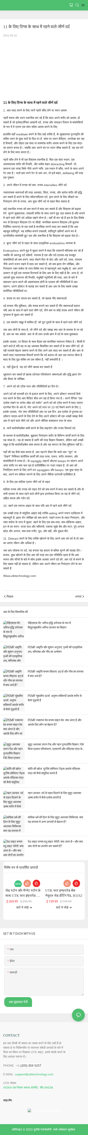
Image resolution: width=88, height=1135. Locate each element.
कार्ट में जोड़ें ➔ (24, 907)
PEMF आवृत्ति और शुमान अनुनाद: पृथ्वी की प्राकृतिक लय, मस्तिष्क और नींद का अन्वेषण (55, 649)
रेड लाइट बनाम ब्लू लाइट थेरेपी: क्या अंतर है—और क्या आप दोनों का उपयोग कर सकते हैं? (55, 844)
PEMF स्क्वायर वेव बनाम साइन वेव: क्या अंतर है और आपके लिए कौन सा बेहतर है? (54, 722)
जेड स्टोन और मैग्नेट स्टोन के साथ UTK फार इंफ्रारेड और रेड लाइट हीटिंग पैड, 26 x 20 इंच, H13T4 (23, 893)
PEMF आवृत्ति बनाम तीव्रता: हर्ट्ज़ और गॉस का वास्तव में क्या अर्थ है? (56, 674)
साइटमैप (7, 1100)
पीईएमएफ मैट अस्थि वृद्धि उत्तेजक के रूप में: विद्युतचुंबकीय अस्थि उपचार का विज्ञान (49, 625)
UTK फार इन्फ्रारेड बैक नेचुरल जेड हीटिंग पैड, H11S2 (63, 893)
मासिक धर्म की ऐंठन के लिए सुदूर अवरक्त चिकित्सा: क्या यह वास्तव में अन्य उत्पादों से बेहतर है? (55, 819)
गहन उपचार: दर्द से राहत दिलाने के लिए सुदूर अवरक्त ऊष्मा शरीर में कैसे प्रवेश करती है (54, 795)
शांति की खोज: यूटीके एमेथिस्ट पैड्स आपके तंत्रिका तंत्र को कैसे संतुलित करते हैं (54, 771)
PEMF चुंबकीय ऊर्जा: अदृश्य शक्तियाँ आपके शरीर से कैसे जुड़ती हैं (55, 698)
